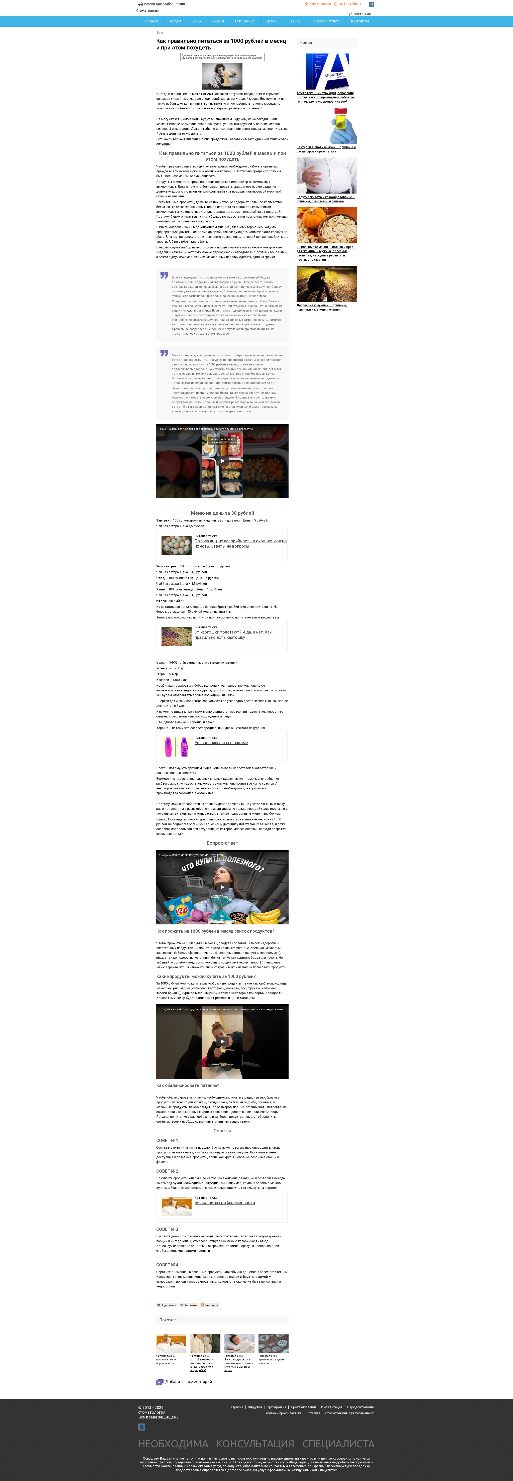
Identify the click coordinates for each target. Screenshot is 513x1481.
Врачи (271, 21)
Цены (197, 21)
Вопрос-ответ (326, 21)
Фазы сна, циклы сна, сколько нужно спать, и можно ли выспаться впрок (238, 1365)
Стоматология (147, 10)
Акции (218, 21)
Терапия (237, 1407)
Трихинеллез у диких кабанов (271, 1361)
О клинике (245, 21)
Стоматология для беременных (349, 1413)
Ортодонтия (276, 1407)
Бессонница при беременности (225, 1202)
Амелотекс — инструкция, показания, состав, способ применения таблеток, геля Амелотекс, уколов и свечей (326, 97)
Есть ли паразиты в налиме (221, 742)
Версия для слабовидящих (165, 4)
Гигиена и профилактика (283, 1413)
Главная (151, 21)
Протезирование (303, 1407)
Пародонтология (360, 1407)
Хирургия (255, 1407)
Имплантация (331, 1407)
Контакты (360, 21)
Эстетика (313, 1413)
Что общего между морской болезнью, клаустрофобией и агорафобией (202, 1365)
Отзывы (295, 21)
